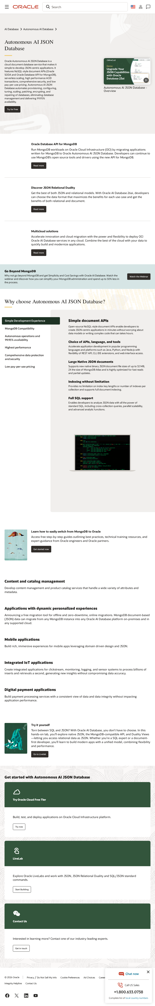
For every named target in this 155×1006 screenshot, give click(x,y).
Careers (102, 977)
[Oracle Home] (25, 6)
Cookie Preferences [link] (70, 977)
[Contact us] (148, 7)
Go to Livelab (39, 754)
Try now (19, 826)
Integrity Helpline (13, 983)
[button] (7, 7)
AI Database (12, 29)
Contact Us (31, 983)
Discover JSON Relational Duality (53, 187)
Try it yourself (40, 725)
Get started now (41, 549)
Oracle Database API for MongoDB (54, 144)
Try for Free (12, 109)
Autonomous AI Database (38, 29)
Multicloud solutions (44, 231)
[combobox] (85, 6)
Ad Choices (89, 977)
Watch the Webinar (139, 276)
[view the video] (127, 71)
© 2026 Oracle (12, 977)
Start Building (22, 889)
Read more (38, 165)
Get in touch (21, 948)
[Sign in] (140, 7)
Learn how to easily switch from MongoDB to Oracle (66, 531)
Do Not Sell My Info (47, 977)
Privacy (30, 977)
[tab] (31, 321)
